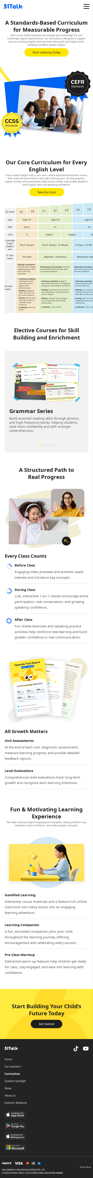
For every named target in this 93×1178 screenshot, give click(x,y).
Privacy (83, 1167)
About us (10, 1095)
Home (8, 1059)
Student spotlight (15, 1081)
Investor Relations (16, 1103)
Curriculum (12, 1074)
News (8, 1088)
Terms (88, 1167)
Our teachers (13, 1066)
